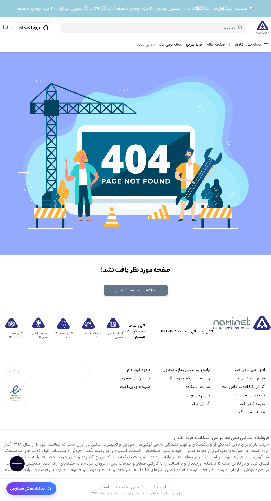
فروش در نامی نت (249, 378)
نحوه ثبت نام (138, 370)
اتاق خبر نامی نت (249, 370)
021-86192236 (173, 331)
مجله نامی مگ (170, 44)
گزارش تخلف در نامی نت (243, 387)
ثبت (11, 372)
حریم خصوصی (197, 395)
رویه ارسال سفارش (134, 378)
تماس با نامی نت (250, 395)
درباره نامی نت (252, 404)
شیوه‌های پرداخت (135, 387)
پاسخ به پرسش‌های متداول (186, 370)
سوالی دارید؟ (145, 44)
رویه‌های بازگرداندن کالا (190, 378)
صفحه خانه (216, 44)
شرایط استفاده (198, 387)
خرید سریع (194, 44)
